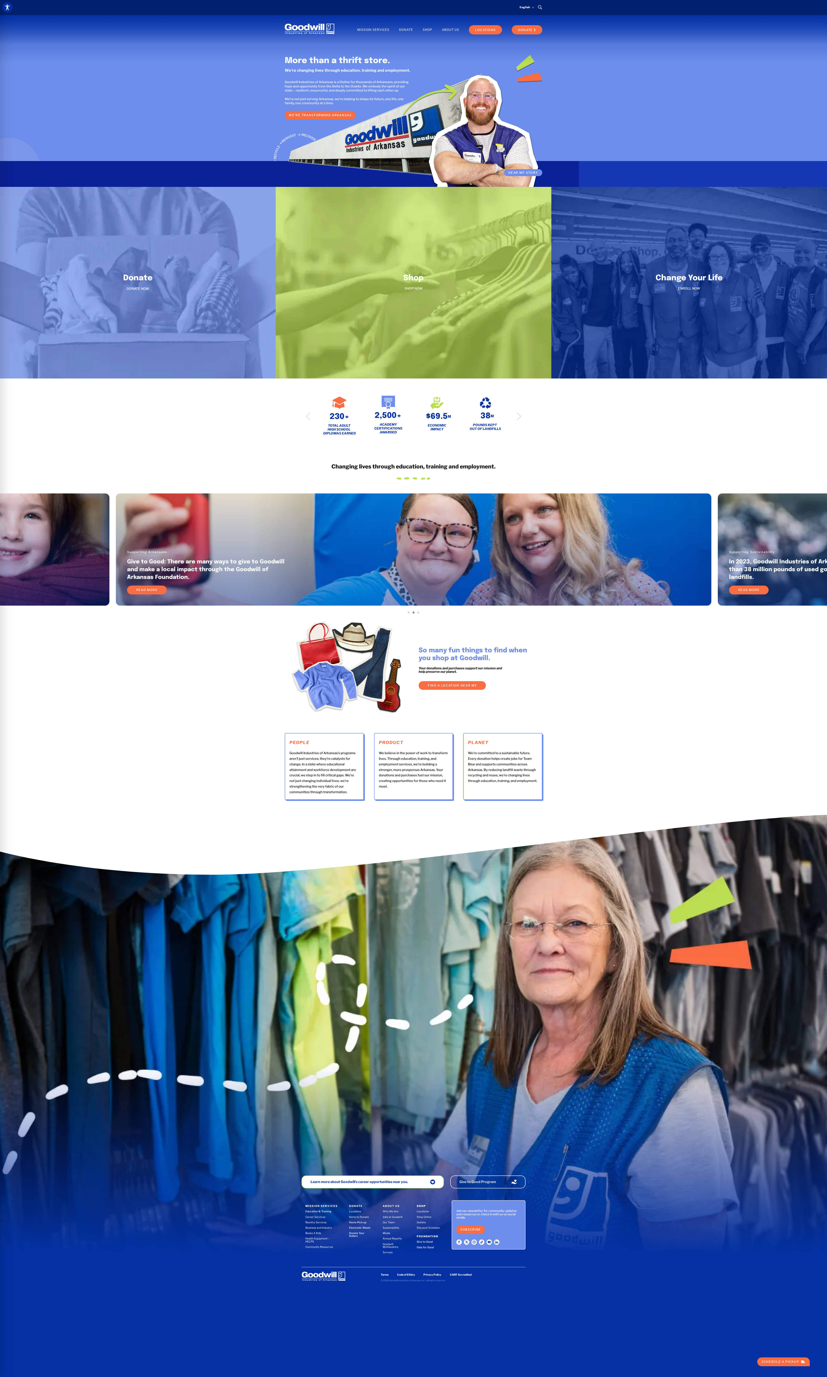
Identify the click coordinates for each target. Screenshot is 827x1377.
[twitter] (466, 1242)
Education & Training (318, 1211)
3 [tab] (419, 613)
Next (519, 416)
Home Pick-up (357, 1222)
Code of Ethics (406, 1274)
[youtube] (489, 1242)
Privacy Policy (432, 1274)
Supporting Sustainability (752, 552)
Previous (308, 416)
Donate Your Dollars (356, 1234)
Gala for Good (425, 1247)
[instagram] (474, 1242)
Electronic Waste (359, 1227)
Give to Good (425, 1241)
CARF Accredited (461, 1274)
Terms (385, 1274)
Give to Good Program (477, 1182)
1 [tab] (410, 613)
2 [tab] (414, 613)
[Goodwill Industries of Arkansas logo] (309, 25)
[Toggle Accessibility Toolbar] (7, 7)
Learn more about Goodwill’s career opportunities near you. (359, 1182)
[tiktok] (481, 1242)
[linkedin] (496, 1242)
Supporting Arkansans (147, 552)
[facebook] (459, 1242)
